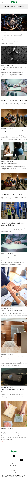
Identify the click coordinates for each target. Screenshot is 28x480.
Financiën (3, 475)
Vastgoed (23, 475)
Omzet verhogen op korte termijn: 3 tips (13, 194)
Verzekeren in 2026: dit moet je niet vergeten (14, 100)
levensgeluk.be (14, 472)
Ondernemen (9, 475)
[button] (21, 460)
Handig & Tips (4, 476)
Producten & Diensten (7, 32)
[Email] (14, 456)
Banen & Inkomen (16, 475)
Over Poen (21, 476)
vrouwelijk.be (14, 470)
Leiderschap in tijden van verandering (12, 310)
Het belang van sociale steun (9, 163)
